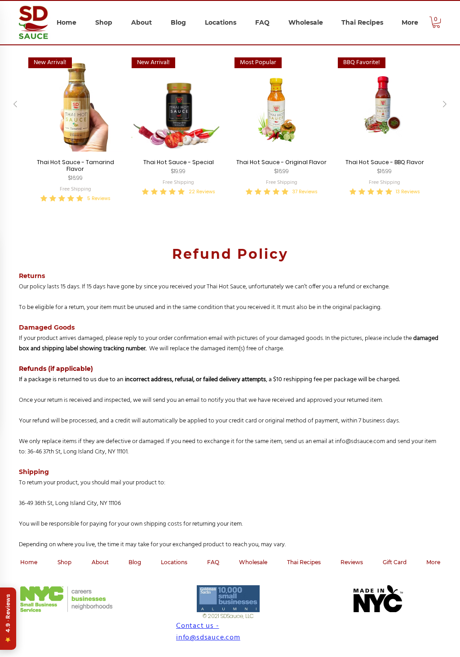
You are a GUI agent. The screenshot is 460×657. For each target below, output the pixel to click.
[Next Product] (444, 104)
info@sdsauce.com (360, 441)
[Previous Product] (15, 104)
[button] (436, 22)
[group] (230, 130)
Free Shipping (75, 189)
